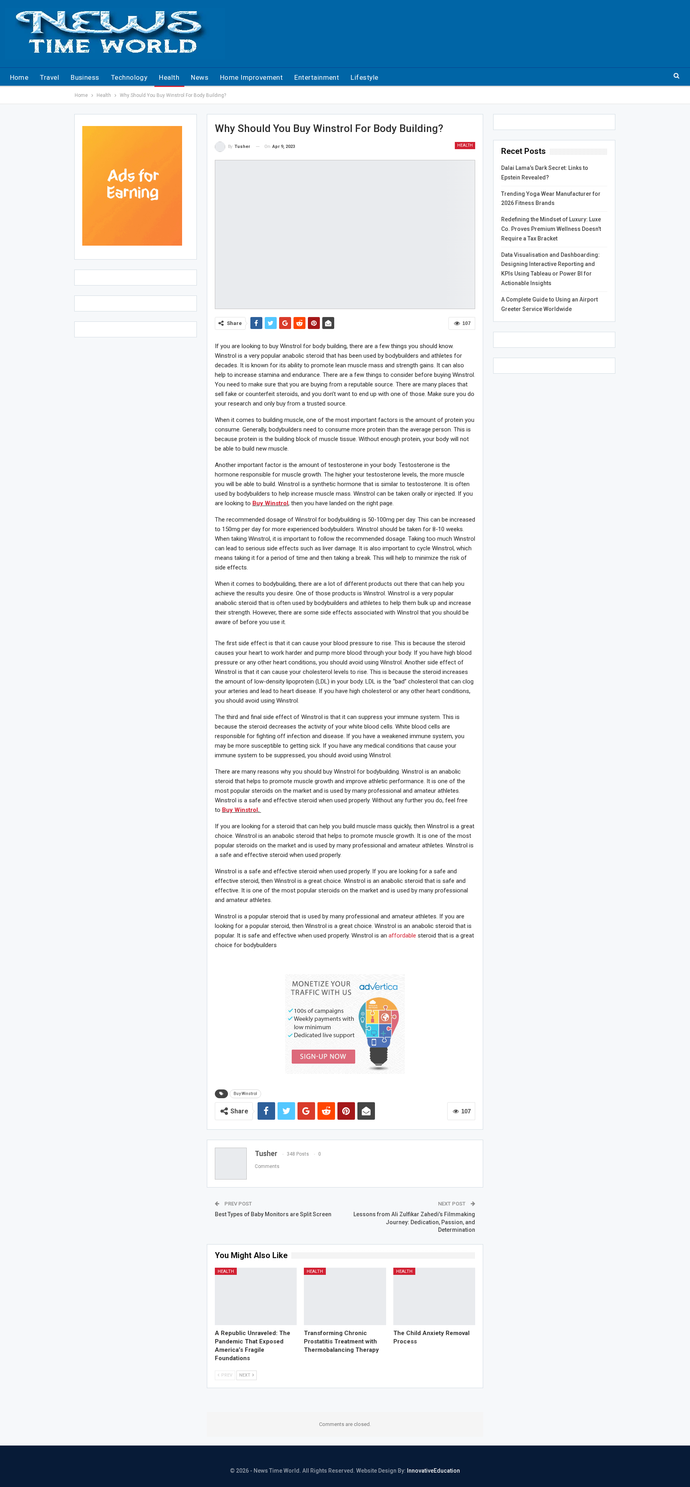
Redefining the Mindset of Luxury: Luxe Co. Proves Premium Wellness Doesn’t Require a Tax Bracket (551, 229)
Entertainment (316, 77)
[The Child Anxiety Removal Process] (434, 1296)
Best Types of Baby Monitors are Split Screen (273, 1214)
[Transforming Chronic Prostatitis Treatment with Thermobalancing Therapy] (345, 1296)
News (199, 77)
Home (19, 77)
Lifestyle (364, 77)
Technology (129, 77)
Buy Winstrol (270, 503)
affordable (402, 935)
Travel (49, 77)
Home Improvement (251, 77)
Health (169, 77)
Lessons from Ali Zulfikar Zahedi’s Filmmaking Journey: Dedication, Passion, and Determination (414, 1222)
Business (85, 77)
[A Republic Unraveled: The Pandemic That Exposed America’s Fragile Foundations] (256, 1296)
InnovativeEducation (433, 1470)
